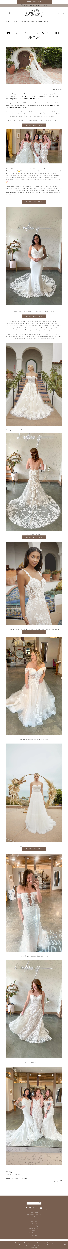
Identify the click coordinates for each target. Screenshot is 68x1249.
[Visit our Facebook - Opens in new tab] (26, 1207)
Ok (65, 1245)
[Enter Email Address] (39, 1203)
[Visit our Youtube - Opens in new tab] (41, 1207)
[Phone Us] (10, 13)
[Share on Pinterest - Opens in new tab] (61, 1181)
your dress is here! (34, 2)
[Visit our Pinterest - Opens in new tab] (33, 1207)
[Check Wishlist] (58, 13)
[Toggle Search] (64, 13)
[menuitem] (4, 13)
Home (8, 21)
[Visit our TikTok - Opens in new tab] (37, 1207)
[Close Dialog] (2, 1244)
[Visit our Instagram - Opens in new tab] (30, 1207)
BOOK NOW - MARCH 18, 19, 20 (34, 125)
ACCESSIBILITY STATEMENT (34, 1214)
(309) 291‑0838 (34, 1212)
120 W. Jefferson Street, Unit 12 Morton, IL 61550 (34, 1210)
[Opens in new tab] (34, 65)
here (35, 1247)
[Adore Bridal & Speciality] (34, 13)
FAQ (34, 1217)
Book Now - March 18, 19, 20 (16, 1178)
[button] (4, 13)
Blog (15, 21)
